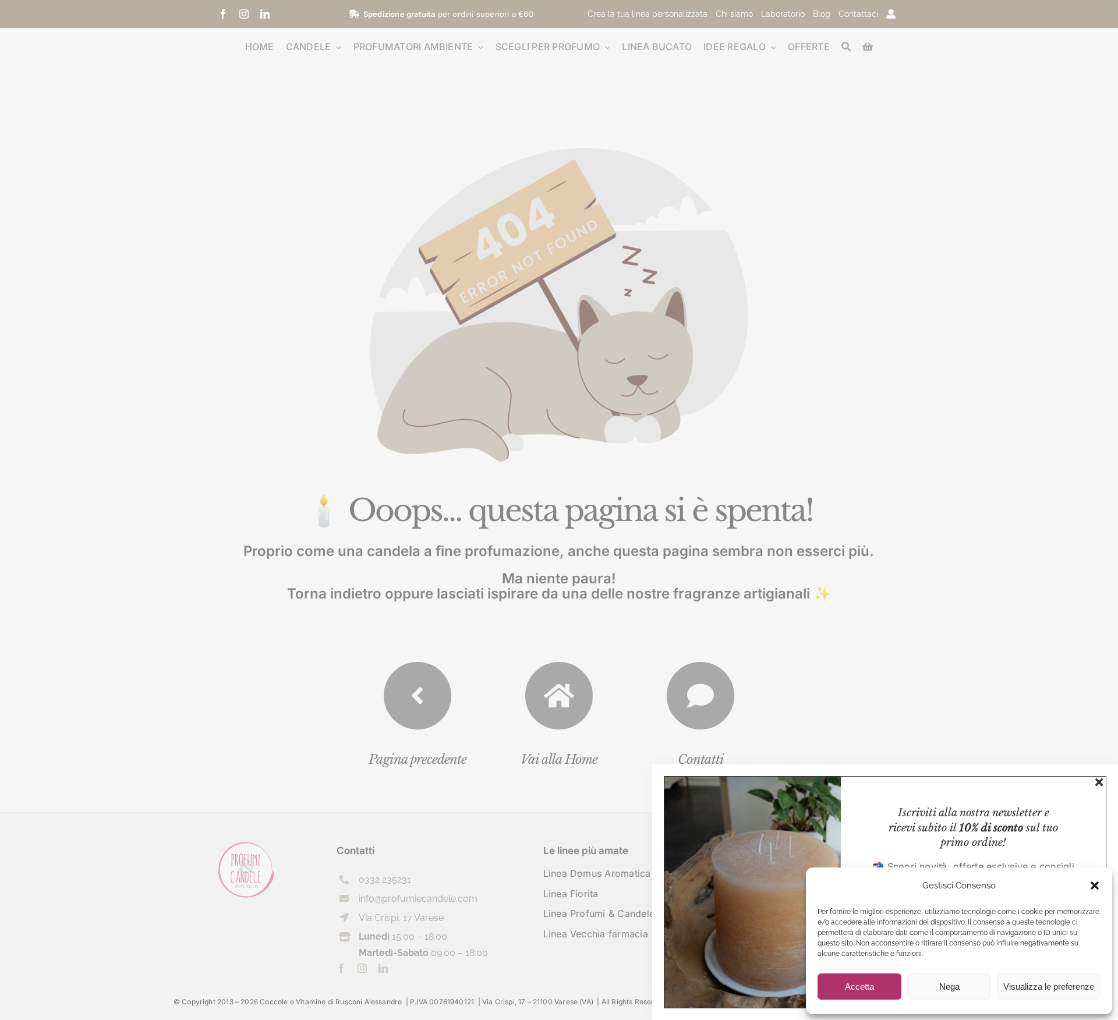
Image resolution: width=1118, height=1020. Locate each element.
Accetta (859, 986)
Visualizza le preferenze (1048, 986)
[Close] (1099, 782)
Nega (949, 986)
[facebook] (223, 14)
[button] (1095, 885)
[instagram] (244, 14)
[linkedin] (265, 14)
